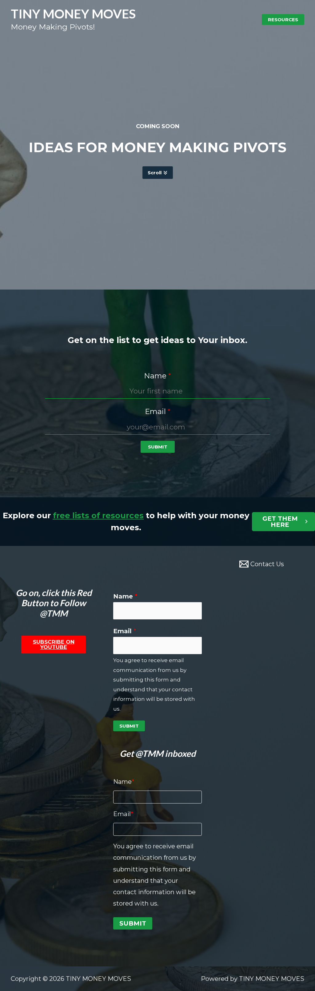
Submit (129, 726)
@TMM (54, 613)
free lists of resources (98, 515)
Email (124, 631)
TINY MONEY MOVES (73, 13)
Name (125, 596)
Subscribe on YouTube (53, 644)
